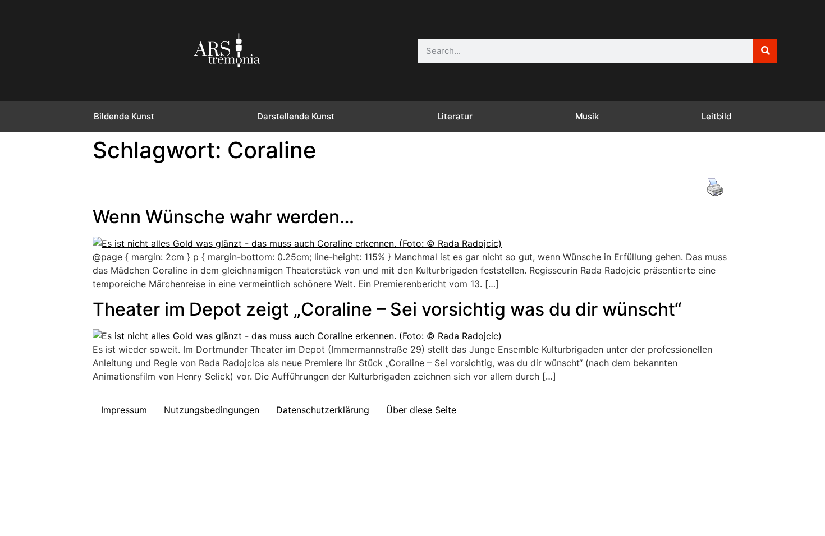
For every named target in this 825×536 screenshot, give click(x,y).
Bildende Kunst (124, 116)
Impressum (124, 409)
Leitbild (716, 116)
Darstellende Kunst (295, 116)
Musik (587, 116)
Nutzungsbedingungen (211, 409)
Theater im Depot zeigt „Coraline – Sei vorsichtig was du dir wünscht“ (387, 309)
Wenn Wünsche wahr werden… (223, 217)
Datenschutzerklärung (322, 409)
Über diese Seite (421, 409)
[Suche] (765, 51)
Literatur (455, 116)
